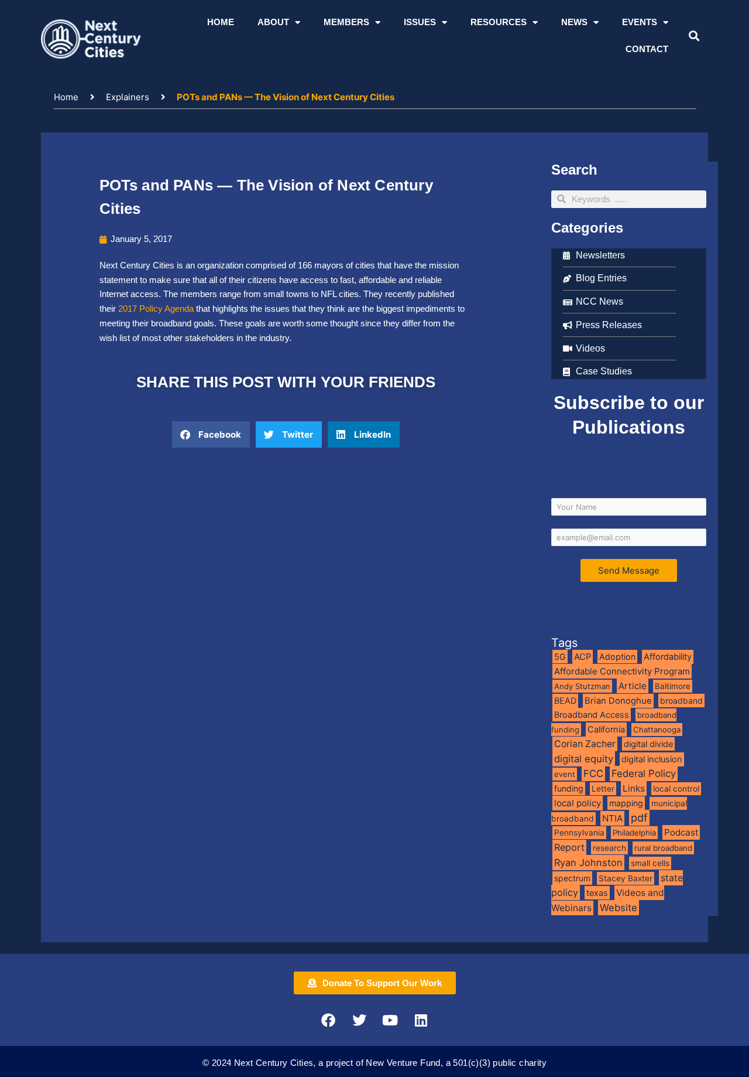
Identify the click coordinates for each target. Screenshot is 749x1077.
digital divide (648, 744)
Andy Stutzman (582, 686)
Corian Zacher (585, 743)
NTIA (612, 818)
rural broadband (663, 848)
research (609, 848)
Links (634, 788)
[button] (693, 36)
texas (597, 893)
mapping (626, 803)
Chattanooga (657, 729)
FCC (593, 773)
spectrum (572, 878)
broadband (681, 700)
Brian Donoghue (618, 701)
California (606, 729)
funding (568, 788)
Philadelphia (634, 832)
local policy (577, 803)
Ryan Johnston (588, 862)
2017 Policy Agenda (157, 308)
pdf (639, 818)
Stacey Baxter (625, 878)
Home (220, 22)
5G (560, 657)
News (574, 22)
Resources (498, 22)
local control (676, 788)
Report (569, 847)
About (273, 22)
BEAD (565, 701)
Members (346, 22)
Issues (420, 22)
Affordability (668, 657)
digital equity (583, 759)
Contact (647, 49)
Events (639, 22)
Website (618, 908)
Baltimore (672, 686)
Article (633, 685)
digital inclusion (651, 759)
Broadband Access (591, 715)
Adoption (617, 657)
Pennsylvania (579, 832)
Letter (603, 788)
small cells (650, 863)
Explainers (127, 97)
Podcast (681, 832)
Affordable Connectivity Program (622, 671)
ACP (582, 657)
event (564, 774)
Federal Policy (643, 773)
